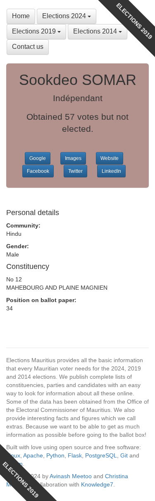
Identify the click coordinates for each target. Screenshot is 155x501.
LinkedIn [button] (111, 171)
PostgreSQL (101, 455)
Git (124, 455)
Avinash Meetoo (71, 476)
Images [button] (73, 158)
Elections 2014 (96, 31)
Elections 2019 (34, 31)
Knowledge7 (97, 484)
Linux (13, 455)
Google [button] (37, 158)
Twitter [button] (75, 171)
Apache (33, 455)
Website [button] (109, 158)
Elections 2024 (65, 15)
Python (55, 455)
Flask (75, 455)
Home (21, 15)
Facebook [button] (38, 171)
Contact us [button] (27, 46)
